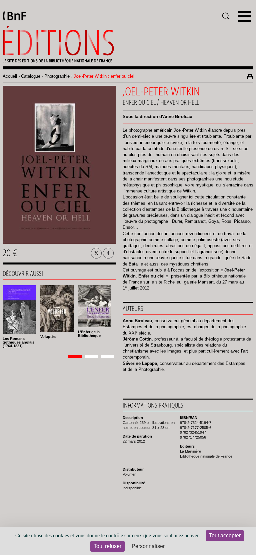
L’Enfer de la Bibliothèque (89, 334)
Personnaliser (148, 546)
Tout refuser (107, 546)
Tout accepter (225, 535)
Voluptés (48, 337)
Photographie (57, 76)
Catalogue (30, 76)
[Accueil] (128, 44)
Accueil (10, 76)
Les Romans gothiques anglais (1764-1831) (18, 342)
